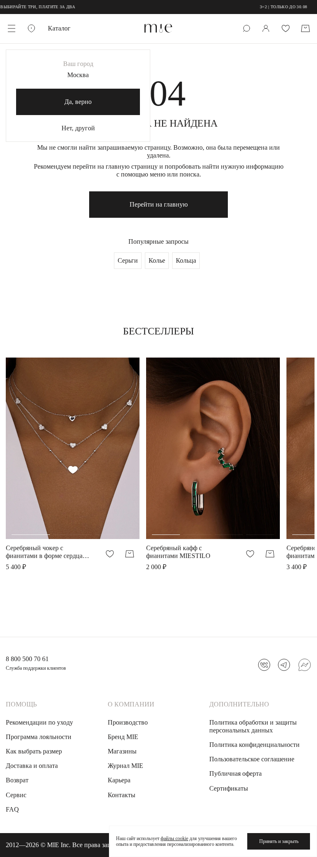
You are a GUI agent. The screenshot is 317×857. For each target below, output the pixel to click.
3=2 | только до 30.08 (271, 7)
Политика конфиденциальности (254, 744)
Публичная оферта (235, 773)
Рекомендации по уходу (39, 722)
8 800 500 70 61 (27, 658)
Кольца (186, 260)
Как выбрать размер (34, 751)
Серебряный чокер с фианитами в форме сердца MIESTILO (44, 552)
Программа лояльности (38, 736)
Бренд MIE (123, 736)
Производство (128, 722)
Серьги (128, 260)
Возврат (17, 780)
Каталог (59, 28)
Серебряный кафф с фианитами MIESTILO (178, 551)
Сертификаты (228, 788)
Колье (157, 260)
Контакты (121, 794)
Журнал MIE (125, 765)
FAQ (12, 809)
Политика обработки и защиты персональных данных (253, 726)
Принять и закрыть (278, 841)
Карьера (119, 780)
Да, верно (78, 101)
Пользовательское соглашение (251, 759)
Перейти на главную (159, 204)
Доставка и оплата (32, 765)
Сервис (16, 794)
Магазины (122, 751)
